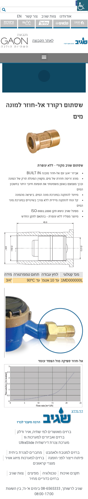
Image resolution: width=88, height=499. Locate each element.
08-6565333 (50, 488)
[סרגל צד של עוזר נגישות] (82, 5)
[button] (44, 57)
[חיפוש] (4, 10)
